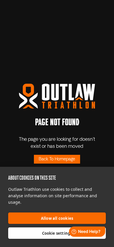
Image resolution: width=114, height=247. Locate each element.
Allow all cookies (57, 218)
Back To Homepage (57, 159)
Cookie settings (57, 233)
